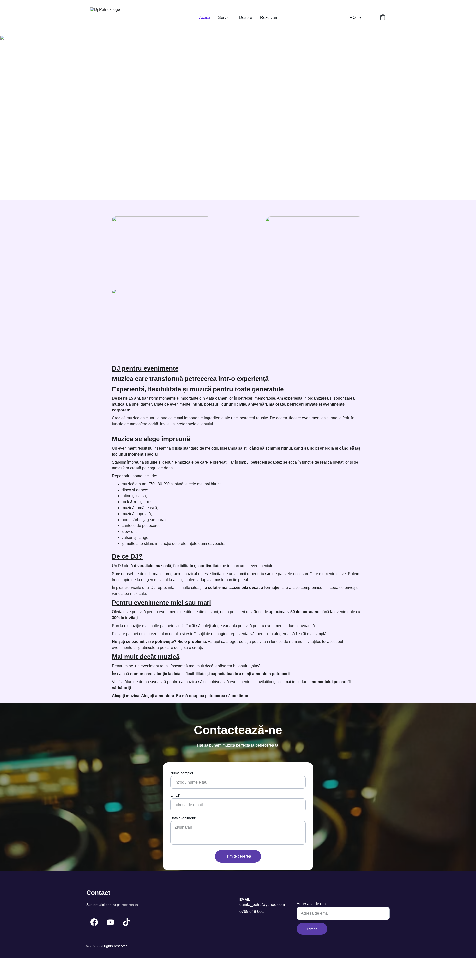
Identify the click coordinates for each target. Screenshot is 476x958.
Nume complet (181, 773)
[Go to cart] (382, 17)
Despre (245, 17)
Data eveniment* (183, 818)
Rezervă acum (110, 147)
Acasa (204, 17)
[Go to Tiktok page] (126, 922)
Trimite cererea (238, 856)
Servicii (224, 17)
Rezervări (268, 17)
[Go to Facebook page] (94, 922)
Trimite (312, 929)
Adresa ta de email (313, 904)
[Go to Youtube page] (110, 922)
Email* (175, 795)
